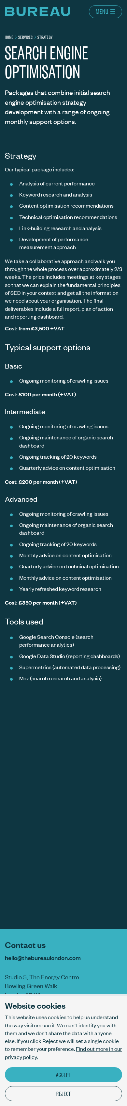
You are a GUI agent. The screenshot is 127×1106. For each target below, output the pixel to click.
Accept (63, 1074)
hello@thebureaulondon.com (43, 957)
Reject (63, 1093)
